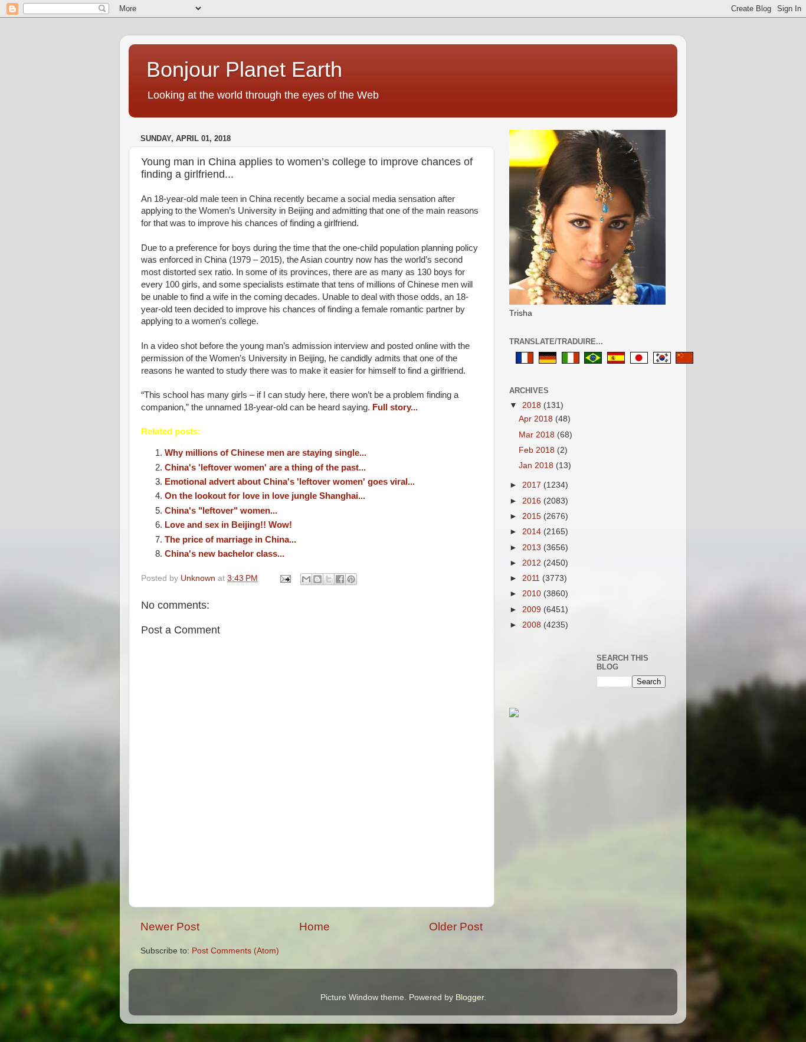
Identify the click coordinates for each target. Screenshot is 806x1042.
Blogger (470, 997)
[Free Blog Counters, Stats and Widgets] (514, 714)
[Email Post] (284, 578)
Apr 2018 (537, 418)
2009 (532, 609)
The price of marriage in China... (230, 539)
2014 (532, 531)
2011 (532, 578)
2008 (532, 624)
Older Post (456, 926)
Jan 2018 (537, 465)
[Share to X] (329, 579)
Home (314, 926)
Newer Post (169, 926)
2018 (532, 405)
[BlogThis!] (317, 579)
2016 (532, 500)
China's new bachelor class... (224, 553)
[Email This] (306, 579)
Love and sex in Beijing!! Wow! (228, 525)
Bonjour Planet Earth (244, 69)
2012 (532, 562)
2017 (532, 485)
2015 (532, 516)
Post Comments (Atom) (235, 950)
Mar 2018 (538, 434)
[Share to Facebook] (340, 579)
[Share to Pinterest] (351, 579)
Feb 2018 (538, 450)
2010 (532, 593)
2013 (532, 547)
